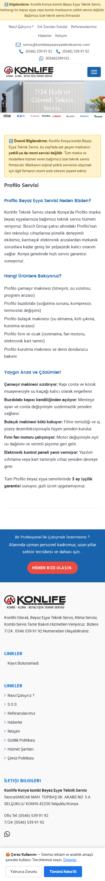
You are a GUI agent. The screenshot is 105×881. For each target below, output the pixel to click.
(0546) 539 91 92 (38, 51)
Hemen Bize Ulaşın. (52, 567)
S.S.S (12, 704)
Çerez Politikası (21, 758)
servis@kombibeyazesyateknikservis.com (56, 44)
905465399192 (57, 58)
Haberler (45, 35)
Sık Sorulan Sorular (52, 26)
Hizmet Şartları (21, 749)
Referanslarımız (84, 26)
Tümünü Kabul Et (63, 871)
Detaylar (69, 859)
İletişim (61, 35)
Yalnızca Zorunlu (23, 871)
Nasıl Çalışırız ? (21, 26)
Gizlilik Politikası (21, 740)
